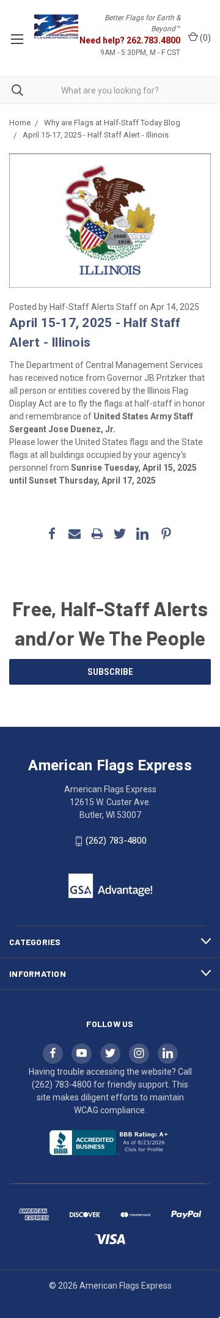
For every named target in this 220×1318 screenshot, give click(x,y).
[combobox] (110, 90)
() (204, 38)
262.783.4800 (153, 40)
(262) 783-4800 (116, 840)
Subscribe (110, 671)
